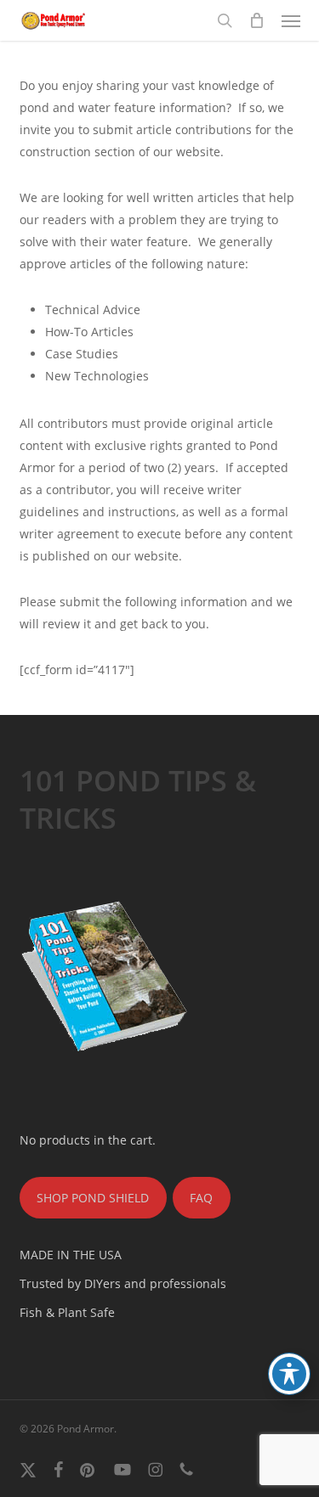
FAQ (201, 1198)
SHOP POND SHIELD (93, 1198)
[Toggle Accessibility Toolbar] (289, 1373)
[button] (291, 20)
